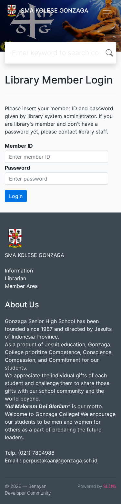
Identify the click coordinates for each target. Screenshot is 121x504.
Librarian (15, 278)
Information (19, 270)
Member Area (21, 286)
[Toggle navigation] (107, 10)
